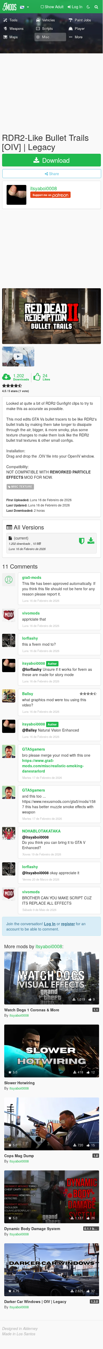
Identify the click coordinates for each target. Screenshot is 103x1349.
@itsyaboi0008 (35, 837)
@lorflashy (32, 669)
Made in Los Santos (18, 1333)
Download (55, 160)
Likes (46, 379)
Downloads (21, 379)
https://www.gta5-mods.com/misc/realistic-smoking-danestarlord (53, 766)
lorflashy (30, 638)
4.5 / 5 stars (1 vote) (15, 390)
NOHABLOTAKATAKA (41, 831)
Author (52, 664)
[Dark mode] (88, 6)
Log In (50, 923)
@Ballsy (29, 730)
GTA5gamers (33, 749)
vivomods (31, 613)
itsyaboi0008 (43, 188)
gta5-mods (31, 577)
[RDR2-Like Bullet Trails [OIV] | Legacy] (51, 316)
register (68, 923)
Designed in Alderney (20, 1328)
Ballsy (27, 693)
